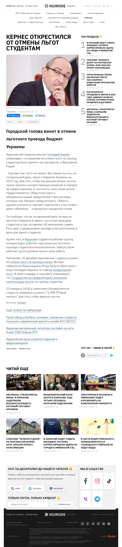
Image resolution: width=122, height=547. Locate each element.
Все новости (61, 26)
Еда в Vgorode (36, 17)
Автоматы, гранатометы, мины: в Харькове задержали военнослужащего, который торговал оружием (101, 116)
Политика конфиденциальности (17, 524)
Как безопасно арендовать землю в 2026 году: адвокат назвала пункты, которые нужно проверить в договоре (101, 97)
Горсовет (21, 302)
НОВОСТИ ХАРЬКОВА (27, 310)
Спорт (102, 22)
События (88, 17)
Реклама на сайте (73, 522)
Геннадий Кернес (58, 154)
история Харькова (95, 13)
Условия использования (14, 522)
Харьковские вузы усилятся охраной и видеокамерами (31, 341)
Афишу (88, 6)
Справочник (31, 6)
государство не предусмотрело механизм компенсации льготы (36, 280)
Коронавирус (76, 13)
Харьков (71, 514)
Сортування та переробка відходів (63, 17)
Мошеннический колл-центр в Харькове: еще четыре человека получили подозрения (58, 399)
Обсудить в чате (24, 348)
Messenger (58, 488)
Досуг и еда (88, 22)
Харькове (31, 239)
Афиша (20, 6)
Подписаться (64, 504)
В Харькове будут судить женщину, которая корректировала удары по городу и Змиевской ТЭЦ (101, 47)
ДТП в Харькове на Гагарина (28, 13)
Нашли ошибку (11, 348)
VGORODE (57, 514)
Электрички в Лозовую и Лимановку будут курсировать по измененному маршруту (96, 399)
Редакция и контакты (44, 522)
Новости (10, 6)
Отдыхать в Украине (55, 13)
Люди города (71, 22)
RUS (108, 6)
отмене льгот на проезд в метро (31, 262)
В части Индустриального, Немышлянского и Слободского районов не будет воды (97, 443)
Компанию (97, 6)
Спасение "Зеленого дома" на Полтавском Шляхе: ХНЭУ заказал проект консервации (99, 64)
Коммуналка (54, 22)
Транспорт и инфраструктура (30, 22)
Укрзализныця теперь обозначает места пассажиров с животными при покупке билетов (101, 79)
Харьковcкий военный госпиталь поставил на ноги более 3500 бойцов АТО (40, 330)
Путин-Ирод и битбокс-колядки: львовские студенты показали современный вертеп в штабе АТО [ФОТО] (41, 319)
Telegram (37, 488)
